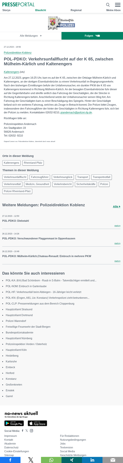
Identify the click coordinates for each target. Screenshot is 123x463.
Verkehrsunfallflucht (15, 177)
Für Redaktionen (69, 436)
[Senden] (112, 460)
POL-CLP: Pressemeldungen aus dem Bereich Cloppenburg (40, 303)
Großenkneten (14, 384)
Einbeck (10, 367)
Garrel (9, 396)
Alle (116, 206)
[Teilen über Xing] (72, 460)
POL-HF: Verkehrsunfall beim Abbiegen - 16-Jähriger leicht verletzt (43, 292)
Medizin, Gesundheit (37, 184)
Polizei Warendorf (16, 321)
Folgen (89, 35)
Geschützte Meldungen (73, 455)
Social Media (67, 451)
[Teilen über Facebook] (10, 460)
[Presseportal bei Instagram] (30, 430)
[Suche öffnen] (108, 5)
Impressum (10, 436)
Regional (76, 10)
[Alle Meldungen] (61, 29)
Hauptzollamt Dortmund (19, 315)
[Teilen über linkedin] (92, 460)
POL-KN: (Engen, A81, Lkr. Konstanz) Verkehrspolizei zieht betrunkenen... (47, 297)
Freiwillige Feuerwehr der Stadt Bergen (28, 326)
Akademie (10, 443)
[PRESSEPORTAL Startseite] (18, 5)
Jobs (63, 443)
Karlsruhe (11, 361)
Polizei (104, 184)
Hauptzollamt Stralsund (19, 309)
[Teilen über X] (30, 460)
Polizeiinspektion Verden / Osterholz (26, 344)
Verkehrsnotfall (12, 184)
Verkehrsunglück (62, 177)
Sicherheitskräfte (85, 184)
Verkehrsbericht (63, 184)
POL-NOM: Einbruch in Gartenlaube (26, 286)
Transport (82, 177)
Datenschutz (11, 447)
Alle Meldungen (29, 35)
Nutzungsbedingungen (73, 439)
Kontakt (8, 439)
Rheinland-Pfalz (33, 162)
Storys (6, 10)
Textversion (66, 447)
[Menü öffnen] (118, 5)
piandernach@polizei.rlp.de (76, 112)
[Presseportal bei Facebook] (21, 431)
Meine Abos (113, 10)
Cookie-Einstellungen (16, 451)
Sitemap (9, 455)
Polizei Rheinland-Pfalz (17, 191)
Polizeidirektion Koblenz (18, 52)
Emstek (10, 390)
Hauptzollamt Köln (16, 350)
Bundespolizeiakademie (19, 332)
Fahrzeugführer (40, 177)
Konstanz (11, 378)
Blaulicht (40, 10)
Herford (10, 373)
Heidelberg (12, 355)
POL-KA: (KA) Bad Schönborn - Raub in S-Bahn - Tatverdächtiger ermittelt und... (51, 280)
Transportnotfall (101, 177)
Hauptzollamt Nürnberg (19, 338)
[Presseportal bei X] (25, 431)
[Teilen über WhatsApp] (51, 460)
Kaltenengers (11, 72)
